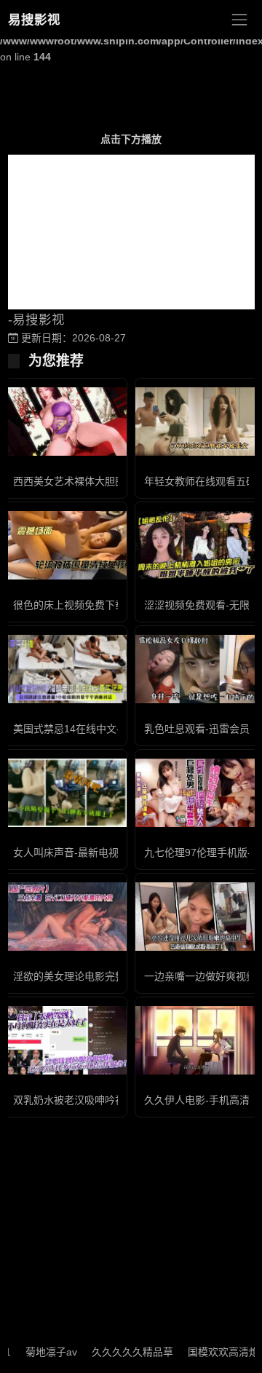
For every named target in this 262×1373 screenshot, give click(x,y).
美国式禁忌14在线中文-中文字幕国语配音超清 (117, 729)
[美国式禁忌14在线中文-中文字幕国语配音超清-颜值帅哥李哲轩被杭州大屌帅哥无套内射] (65, 669)
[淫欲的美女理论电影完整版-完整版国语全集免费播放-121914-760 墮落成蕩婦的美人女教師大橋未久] (65, 916)
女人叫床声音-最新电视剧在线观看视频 (101, 852)
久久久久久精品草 (122, 1352)
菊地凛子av (41, 1352)
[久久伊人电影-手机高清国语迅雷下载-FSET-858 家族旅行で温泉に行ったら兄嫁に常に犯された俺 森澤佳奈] (196, 1040)
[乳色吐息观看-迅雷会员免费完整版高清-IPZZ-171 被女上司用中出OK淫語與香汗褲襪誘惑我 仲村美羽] (196, 669)
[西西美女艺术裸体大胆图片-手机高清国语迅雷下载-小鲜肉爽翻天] (65, 421)
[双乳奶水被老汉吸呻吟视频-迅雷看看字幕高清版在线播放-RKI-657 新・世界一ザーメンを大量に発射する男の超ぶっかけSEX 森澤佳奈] (65, 1040)
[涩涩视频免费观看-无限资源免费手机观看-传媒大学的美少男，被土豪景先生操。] (196, 545)
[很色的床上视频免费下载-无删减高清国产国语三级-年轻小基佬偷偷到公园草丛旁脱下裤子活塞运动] (65, 545)
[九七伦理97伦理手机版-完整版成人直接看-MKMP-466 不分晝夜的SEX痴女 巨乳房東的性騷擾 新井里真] (196, 793)
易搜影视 (34, 19)
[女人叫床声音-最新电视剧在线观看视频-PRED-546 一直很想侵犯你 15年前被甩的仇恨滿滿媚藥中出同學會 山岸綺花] (65, 793)
